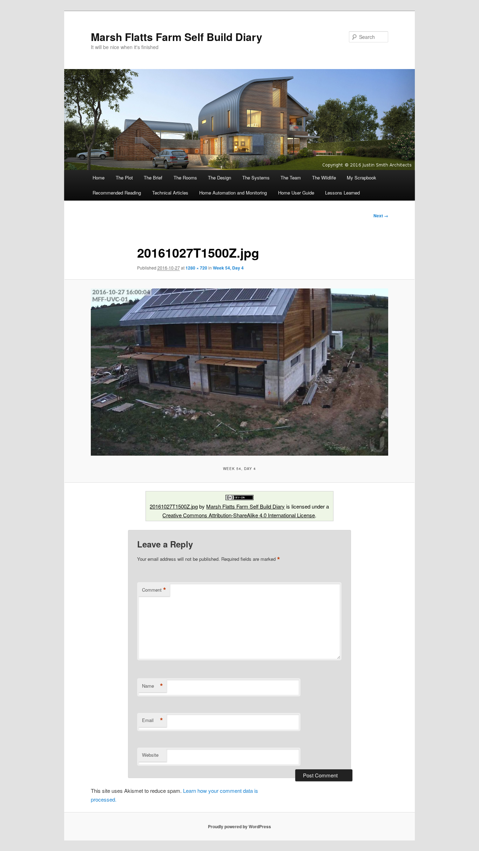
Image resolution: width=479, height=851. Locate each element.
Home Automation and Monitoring (233, 192)
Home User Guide (296, 192)
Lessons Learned (342, 192)
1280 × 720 (196, 268)
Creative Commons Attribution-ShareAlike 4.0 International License (238, 515)
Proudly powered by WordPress (239, 826)
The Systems (256, 177)
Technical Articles (170, 192)
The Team (291, 177)
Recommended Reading (117, 192)
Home (98, 177)
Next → (380, 215)
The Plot (124, 177)
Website (150, 754)
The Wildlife (324, 177)
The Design (219, 177)
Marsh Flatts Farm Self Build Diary (176, 36)
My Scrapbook (361, 177)
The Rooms (185, 177)
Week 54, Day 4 (228, 268)
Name (152, 686)
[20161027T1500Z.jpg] (239, 372)
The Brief (153, 177)
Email (152, 720)
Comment (154, 589)
